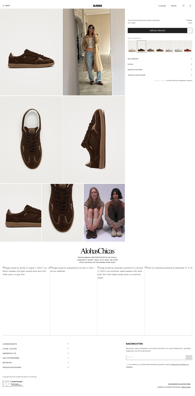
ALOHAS (18, 377)
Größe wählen (157, 30)
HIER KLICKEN (185, 387)
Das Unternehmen (11, 358)
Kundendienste (10, 344)
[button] (6, 5)
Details (130, 64)
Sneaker (163, 80)
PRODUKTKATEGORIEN (12, 367)
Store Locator (10, 349)
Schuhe (156, 80)
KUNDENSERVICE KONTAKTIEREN (179, 384)
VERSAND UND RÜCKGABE (136, 75)
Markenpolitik (9, 353)
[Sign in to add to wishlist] (189, 30)
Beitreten (7, 363)
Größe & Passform (135, 70)
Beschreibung (133, 59)
